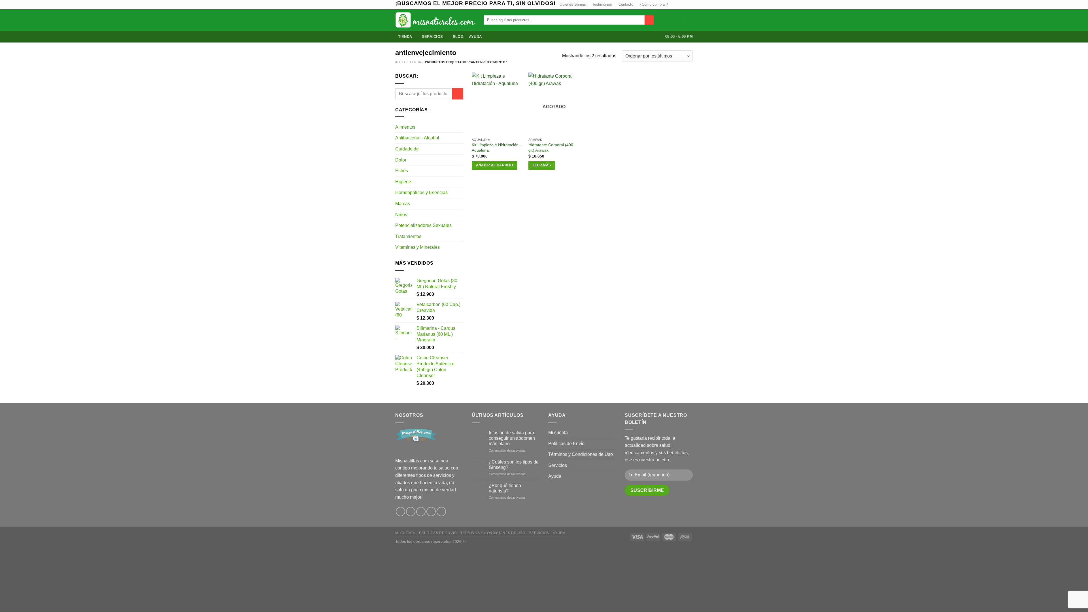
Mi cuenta (558, 432)
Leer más (542, 165)
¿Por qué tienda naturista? (505, 488)
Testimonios (602, 4)
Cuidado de (407, 148)
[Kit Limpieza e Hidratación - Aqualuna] (497, 104)
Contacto (626, 4)
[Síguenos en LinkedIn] (690, 5)
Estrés (401, 170)
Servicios (432, 37)
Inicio (400, 62)
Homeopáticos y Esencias (421, 192)
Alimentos (405, 127)
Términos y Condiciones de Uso (580, 454)
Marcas (402, 203)
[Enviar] (649, 20)
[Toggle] (461, 127)
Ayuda (475, 37)
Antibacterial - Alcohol (417, 137)
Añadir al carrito (494, 165)
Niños (401, 214)
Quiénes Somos (573, 4)
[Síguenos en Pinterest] (431, 511)
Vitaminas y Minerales (417, 247)
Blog (458, 37)
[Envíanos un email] (684, 5)
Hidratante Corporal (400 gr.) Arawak (550, 147)
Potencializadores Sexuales (423, 225)
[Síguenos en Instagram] (673, 5)
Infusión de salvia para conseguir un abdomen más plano (512, 438)
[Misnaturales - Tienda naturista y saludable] (435, 19)
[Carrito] (690, 20)
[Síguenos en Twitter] (679, 5)
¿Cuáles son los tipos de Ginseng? (514, 465)
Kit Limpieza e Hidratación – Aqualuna (497, 147)
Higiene (403, 181)
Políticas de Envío (566, 443)
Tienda (405, 37)
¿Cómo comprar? (653, 4)
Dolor (400, 160)
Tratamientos (408, 236)
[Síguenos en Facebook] (400, 511)
